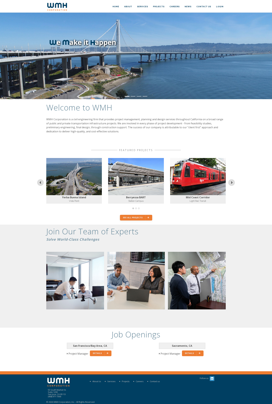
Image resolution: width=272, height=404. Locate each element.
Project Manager (78, 353)
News (188, 7)
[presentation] (3, 55)
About (128, 7)
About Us (96, 381)
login (220, 7)
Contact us (155, 381)
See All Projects (133, 217)
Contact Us (203, 7)
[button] (127, 96)
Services (142, 7)
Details (97, 353)
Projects (158, 7)
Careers (175, 7)
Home (116, 7)
